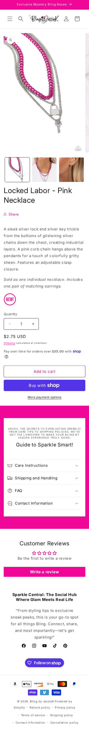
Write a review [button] (44, 571)
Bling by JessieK (42, 701)
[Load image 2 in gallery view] (44, 169)
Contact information (30, 722)
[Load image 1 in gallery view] (17, 169)
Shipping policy (61, 715)
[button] (9, 18)
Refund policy (40, 707)
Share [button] (14, 214)
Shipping (9, 342)
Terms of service (33, 715)
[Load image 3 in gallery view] (71, 169)
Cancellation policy (64, 722)
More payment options (45, 397)
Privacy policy (65, 707)
